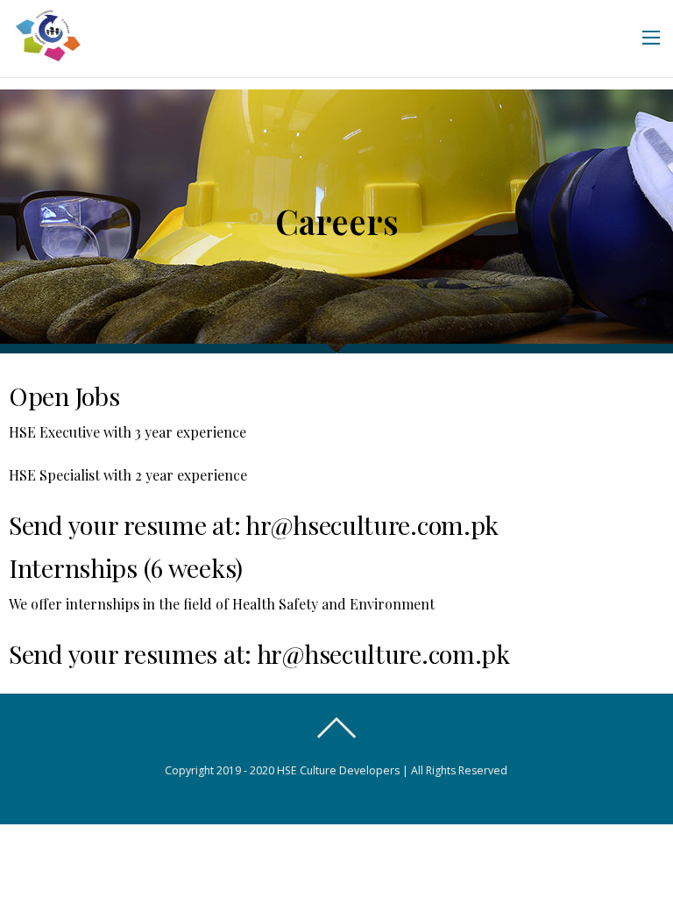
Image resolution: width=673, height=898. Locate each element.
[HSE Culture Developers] (48, 52)
